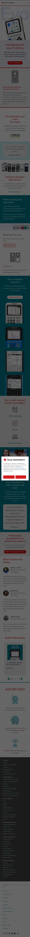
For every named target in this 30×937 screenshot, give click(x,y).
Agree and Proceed (20, 477)
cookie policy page (19, 468)
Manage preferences (9, 477)
